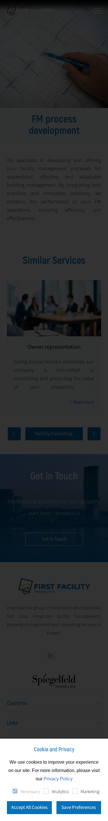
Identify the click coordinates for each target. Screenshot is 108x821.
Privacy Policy (58, 778)
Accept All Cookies (29, 807)
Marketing (90, 791)
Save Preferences (78, 807)
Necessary (30, 791)
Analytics (60, 791)
